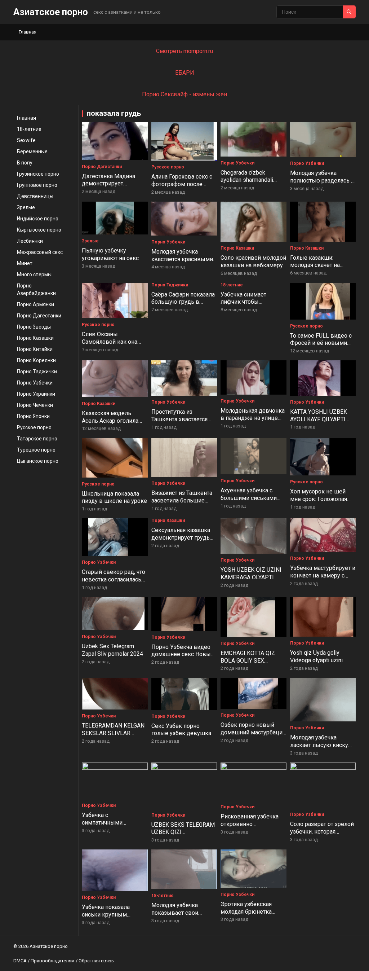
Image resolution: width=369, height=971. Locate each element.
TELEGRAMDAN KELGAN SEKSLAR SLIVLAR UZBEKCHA (113, 733)
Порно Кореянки (36, 360)
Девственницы (35, 196)
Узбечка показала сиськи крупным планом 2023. (106, 915)
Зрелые (26, 207)
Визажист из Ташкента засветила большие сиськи (181, 500)
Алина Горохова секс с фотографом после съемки (181, 184)
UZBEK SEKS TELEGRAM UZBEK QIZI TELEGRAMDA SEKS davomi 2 (183, 836)
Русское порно (34, 427)
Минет (24, 263)
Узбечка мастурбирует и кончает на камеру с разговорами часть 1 (322, 575)
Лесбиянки (30, 241)
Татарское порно (37, 438)
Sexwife (26, 140)
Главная (27, 32)
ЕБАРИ (184, 72)
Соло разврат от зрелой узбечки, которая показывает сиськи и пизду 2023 (322, 835)
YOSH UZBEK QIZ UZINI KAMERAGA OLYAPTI (251, 573)
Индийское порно (37, 218)
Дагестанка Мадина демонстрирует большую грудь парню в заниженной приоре (113, 187)
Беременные (32, 151)
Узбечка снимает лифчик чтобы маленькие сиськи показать (246, 305)
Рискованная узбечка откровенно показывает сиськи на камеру (251, 827)
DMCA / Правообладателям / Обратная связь (63, 960)
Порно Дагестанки (39, 315)
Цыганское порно (37, 461)
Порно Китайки (35, 349)
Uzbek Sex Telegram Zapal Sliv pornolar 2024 (112, 650)
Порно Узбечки (35, 383)
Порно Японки (33, 416)
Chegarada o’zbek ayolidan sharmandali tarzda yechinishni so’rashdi (247, 183)
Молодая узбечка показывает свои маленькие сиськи (176, 913)
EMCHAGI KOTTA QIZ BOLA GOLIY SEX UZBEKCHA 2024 (248, 661)
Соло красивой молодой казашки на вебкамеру (253, 261)
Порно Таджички (37, 371)
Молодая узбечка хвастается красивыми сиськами (182, 259)
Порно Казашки (35, 338)
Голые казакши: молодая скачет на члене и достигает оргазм (315, 269)
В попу (24, 163)
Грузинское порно (38, 174)
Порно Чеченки (35, 405)
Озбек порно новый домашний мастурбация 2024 (253, 732)
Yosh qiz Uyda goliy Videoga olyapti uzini (316, 656)
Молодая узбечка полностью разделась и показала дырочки (322, 181)
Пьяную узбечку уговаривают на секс (110, 254)
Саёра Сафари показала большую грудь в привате (183, 302)
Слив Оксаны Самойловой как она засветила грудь (109, 342)
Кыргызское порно (39, 230)
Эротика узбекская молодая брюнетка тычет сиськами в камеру (246, 915)
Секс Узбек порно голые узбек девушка (181, 729)
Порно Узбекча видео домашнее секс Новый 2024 (182, 654)
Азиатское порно (50, 11)
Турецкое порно (36, 450)
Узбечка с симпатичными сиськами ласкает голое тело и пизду (114, 826)
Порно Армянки (35, 304)
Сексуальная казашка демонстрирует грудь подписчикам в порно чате (180, 541)
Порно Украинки (36, 394)
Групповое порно (37, 185)
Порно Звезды (34, 327)
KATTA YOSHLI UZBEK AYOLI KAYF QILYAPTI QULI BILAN (318, 419)
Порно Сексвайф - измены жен (184, 94)
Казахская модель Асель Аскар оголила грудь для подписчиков (113, 421)
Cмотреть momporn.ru (184, 51)
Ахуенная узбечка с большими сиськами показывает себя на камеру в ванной (249, 501)
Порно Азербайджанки (36, 289)
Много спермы (34, 274)
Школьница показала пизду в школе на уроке (114, 497)
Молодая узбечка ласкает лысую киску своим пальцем (319, 745)
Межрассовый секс (40, 252)
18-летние (29, 129)
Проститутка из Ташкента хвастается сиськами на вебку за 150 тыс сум (180, 423)
